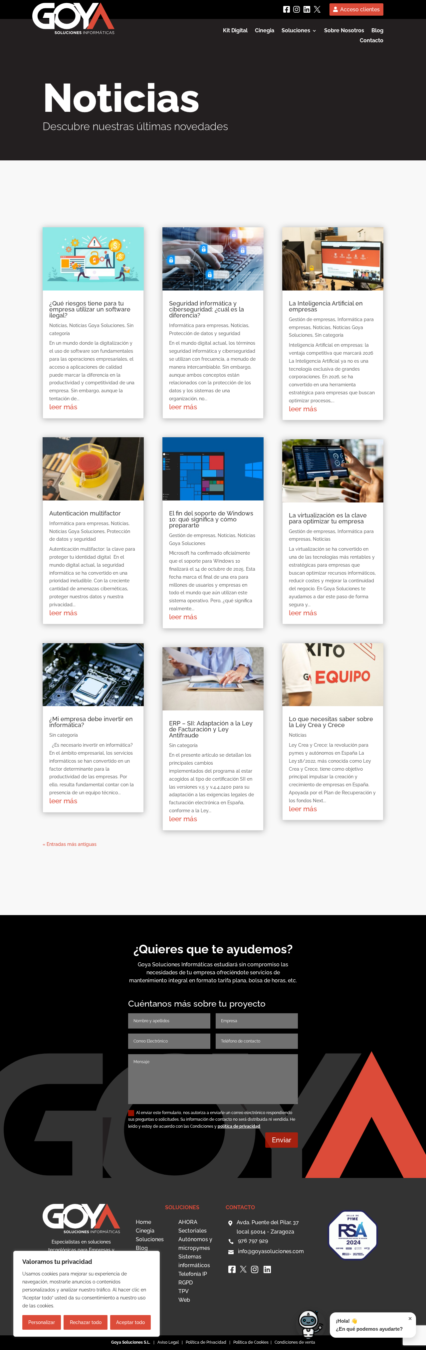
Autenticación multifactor (85, 513)
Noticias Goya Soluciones (96, 325)
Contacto (371, 41)
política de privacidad (239, 1126)
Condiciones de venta (295, 1342)
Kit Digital (235, 31)
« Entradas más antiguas (70, 844)
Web (184, 1300)
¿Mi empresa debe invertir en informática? (91, 721)
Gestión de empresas (192, 535)
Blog (377, 31)
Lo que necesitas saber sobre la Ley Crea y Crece (331, 721)
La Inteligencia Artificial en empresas (326, 306)
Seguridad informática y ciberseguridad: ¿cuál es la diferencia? (206, 309)
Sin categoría (63, 735)
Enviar (281, 1140)
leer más (63, 407)
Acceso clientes (360, 9)
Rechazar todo (86, 1322)
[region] (86, 1294)
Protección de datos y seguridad (204, 333)
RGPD (185, 1282)
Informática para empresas (78, 523)
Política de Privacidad (206, 1342)
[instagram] (296, 9)
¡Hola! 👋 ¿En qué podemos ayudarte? (374, 1323)
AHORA (187, 1222)
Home (143, 1222)
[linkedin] (307, 9)
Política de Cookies (251, 1342)
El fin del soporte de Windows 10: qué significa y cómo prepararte (211, 519)
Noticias (58, 325)
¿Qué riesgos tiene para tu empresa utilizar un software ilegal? (89, 309)
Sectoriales (192, 1231)
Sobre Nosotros (344, 31)
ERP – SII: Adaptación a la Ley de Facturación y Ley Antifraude (211, 729)
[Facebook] (286, 9)
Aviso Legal (168, 1342)
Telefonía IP (192, 1274)
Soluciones (150, 1239)
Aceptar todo (130, 1322)
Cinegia (264, 31)
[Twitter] (317, 9)
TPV (183, 1291)
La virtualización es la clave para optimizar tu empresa (328, 518)
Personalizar (41, 1322)
